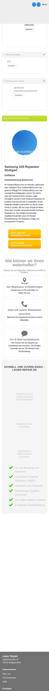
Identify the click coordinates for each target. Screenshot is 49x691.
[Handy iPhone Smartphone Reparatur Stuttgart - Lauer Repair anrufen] (34, 4)
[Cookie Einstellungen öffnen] (5, 688)
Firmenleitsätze (9, 678)
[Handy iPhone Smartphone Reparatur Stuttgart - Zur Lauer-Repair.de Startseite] (11, 19)
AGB (5, 682)
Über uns (7, 674)
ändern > (29, 29)
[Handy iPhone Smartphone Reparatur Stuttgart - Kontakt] (39, 4)
